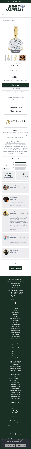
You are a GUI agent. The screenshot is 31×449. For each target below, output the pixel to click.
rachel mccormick (15, 236)
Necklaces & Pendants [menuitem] (15, 318)
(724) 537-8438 (15, 65)
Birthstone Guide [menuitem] (15, 384)
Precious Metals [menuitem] (15, 388)
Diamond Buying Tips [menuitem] (15, 380)
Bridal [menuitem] (15, 310)
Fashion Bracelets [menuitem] (15, 324)
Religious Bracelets (19, 153)
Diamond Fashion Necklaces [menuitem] (15, 340)
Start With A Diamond (15, 366)
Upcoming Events (15, 414)
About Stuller (15, 111)
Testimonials (15, 409)
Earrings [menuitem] (16, 316)
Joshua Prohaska (15, 212)
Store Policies (15, 413)
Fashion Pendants (13, 148)
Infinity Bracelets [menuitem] (15, 330)
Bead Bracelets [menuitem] (15, 334)
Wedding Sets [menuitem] (15, 350)
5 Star (13, 162)
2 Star (13, 167)
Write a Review (15, 268)
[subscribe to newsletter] (26, 425)
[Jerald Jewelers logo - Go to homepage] (15, 8)
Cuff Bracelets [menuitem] (15, 352)
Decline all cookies (10, 445)
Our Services (15, 407)
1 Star (13, 169)
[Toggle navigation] (2, 15)
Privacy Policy (21, 440)
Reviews (15, 158)
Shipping (8, 91)
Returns (22, 91)
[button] (7, 1)
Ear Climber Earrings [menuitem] (15, 355)
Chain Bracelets (22, 144)
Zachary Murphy (14, 186)
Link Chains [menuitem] (15, 322)
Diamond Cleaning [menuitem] (15, 392)
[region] (15, 39)
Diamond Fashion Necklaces (11, 150)
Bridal (7, 143)
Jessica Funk (13, 197)
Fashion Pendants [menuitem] (15, 336)
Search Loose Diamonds (15, 368)
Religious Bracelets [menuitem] (15, 348)
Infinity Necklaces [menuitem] (15, 332)
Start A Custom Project (15, 370)
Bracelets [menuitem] (15, 314)
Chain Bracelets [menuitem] (15, 320)
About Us (15, 405)
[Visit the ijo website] (22, 434)
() (26, 162)
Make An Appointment (15, 416)
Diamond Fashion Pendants (9, 20)
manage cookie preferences (14, 441)
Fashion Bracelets (8, 146)
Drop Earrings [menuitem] (15, 353)
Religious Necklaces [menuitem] (15, 344)
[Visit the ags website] (10, 434)
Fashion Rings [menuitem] (15, 312)
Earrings (16, 143)
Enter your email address (15, 423)
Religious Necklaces (13, 151)
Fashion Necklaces (18, 146)
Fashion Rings (13, 144)
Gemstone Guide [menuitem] (15, 386)
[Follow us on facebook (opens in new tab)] (15, 303)
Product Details (15, 107)
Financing (15, 411)
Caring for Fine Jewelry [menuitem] (15, 390)
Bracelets (11, 143)
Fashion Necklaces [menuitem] (15, 326)
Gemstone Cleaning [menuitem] (15, 394)
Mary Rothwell (14, 250)
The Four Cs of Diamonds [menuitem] (15, 378)
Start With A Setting (16, 364)
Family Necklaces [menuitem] (15, 328)
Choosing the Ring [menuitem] (15, 382)
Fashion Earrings (23, 148)
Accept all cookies (21, 445)
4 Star (13, 164)
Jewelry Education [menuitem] (15, 376)
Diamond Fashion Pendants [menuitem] (15, 346)
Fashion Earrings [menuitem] (15, 338)
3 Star (13, 165)
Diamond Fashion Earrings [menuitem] (15, 342)
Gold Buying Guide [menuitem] (15, 398)
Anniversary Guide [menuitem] (15, 396)
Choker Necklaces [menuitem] (15, 357)
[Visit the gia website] (17, 434)
